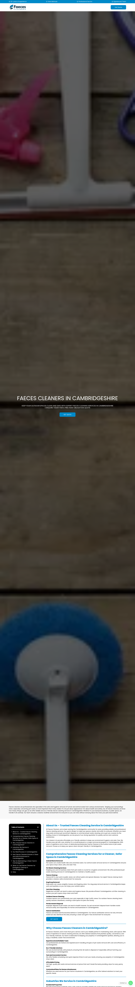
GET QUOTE (67, 415)
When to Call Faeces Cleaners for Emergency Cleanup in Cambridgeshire (24, 867)
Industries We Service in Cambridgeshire (21, 848)
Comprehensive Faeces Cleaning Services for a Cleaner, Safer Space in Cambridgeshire (25, 838)
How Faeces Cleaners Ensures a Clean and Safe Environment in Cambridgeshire (25, 856)
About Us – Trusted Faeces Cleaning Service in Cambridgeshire (25, 833)
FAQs (14, 872)
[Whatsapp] (131, 983)
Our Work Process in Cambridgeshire (25, 852)
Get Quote (118, 7)
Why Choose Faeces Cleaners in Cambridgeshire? (23, 844)
